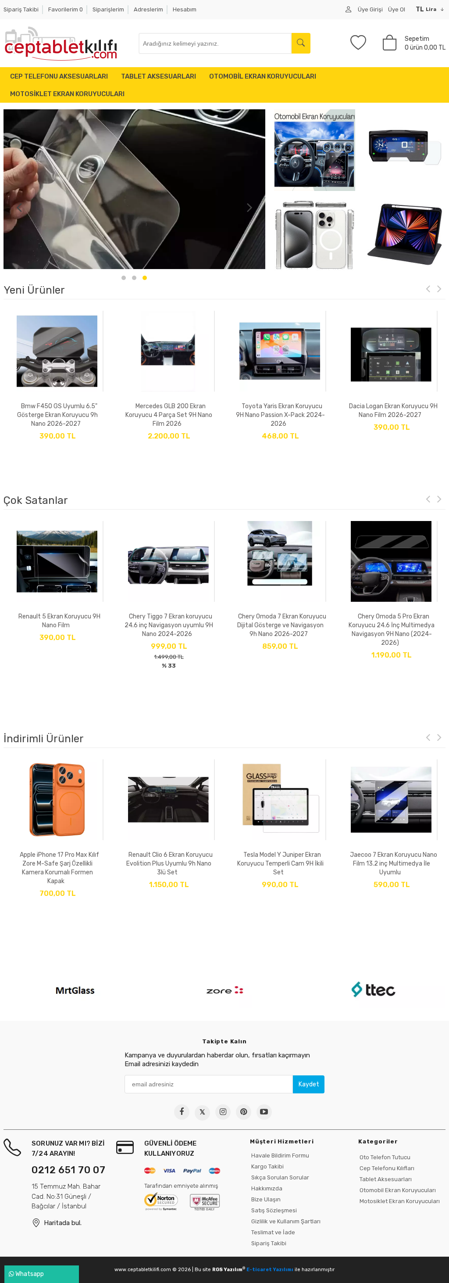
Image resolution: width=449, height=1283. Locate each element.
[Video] (264, 1112)
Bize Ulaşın (265, 1199)
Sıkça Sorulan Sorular (279, 1177)
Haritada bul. (63, 1223)
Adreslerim (148, 9)
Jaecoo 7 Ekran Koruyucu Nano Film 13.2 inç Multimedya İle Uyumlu (282, 863)
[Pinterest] (243, 1112)
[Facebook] (181, 1112)
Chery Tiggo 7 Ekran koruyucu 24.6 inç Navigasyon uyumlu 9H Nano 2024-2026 (57, 625)
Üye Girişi (370, 9)
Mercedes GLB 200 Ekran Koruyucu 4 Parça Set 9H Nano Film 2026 (57, 415)
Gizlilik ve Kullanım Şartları (285, 1221)
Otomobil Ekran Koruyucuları (397, 1190)
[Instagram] (223, 1112)
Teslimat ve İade (272, 1232)
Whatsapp (29, 1274)
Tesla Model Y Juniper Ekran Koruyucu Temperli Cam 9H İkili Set (169, 863)
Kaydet (309, 1084)
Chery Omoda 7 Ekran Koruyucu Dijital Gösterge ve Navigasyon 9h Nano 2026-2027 (170, 625)
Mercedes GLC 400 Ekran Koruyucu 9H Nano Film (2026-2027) (391, 415)
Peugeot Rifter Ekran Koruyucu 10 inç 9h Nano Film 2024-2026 (393, 625)
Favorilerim (65, 9)
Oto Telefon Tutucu (384, 1157)
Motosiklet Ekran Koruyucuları (399, 1201)
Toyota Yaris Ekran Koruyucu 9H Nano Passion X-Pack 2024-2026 (169, 415)
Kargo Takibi (267, 1166)
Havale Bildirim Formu (279, 1155)
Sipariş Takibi (21, 9)
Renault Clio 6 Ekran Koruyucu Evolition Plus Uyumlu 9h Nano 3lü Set (58, 863)
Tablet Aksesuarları (385, 1179)
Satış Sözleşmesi (273, 1210)
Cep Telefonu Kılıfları (386, 1168)
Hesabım (184, 9)
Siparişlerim (108, 9)
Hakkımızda (266, 1188)
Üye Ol (396, 9)
